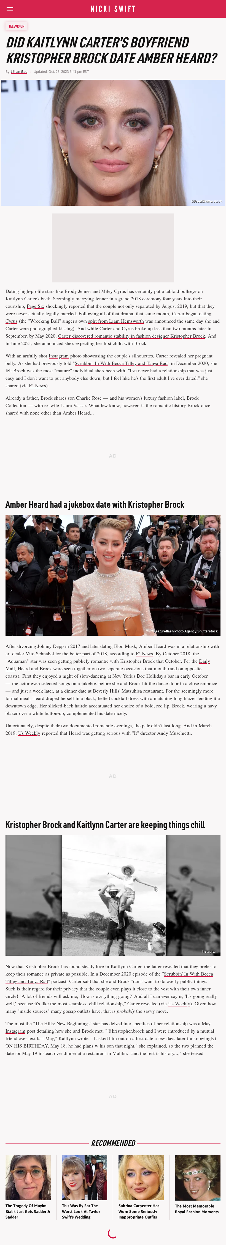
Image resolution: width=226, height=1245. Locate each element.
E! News (37, 385)
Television (16, 26)
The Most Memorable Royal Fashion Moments (197, 1209)
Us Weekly (29, 733)
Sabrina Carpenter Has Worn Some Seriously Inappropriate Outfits (139, 1211)
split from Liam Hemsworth (116, 320)
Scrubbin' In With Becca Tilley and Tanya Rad (121, 363)
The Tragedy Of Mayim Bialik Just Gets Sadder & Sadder (28, 1211)
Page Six (35, 306)
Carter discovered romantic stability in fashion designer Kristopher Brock (131, 335)
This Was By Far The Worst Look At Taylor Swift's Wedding (81, 1211)
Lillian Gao (19, 72)
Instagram (59, 355)
